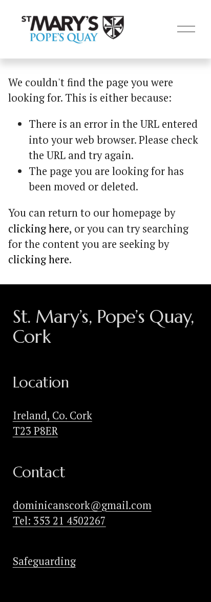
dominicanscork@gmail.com (82, 505)
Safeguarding (44, 561)
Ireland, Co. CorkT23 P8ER (52, 423)
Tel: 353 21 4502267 (59, 521)
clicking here (38, 229)
